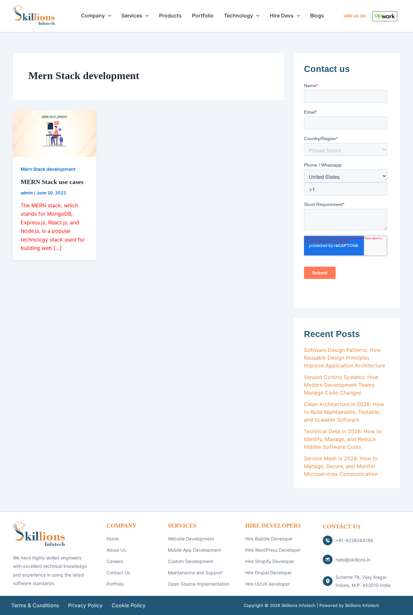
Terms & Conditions (35, 605)
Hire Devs (282, 15)
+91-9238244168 (354, 540)
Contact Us (118, 572)
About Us (116, 550)
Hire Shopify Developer (269, 561)
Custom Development (190, 561)
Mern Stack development (48, 169)
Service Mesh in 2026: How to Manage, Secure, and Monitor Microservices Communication (341, 466)
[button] (108, 15)
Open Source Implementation (198, 584)
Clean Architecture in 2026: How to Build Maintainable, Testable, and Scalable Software (344, 412)
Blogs (317, 15)
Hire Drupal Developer (268, 572)
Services (131, 15)
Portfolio (203, 15)
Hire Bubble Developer (269, 538)
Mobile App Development (194, 550)
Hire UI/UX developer (267, 584)
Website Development (191, 538)
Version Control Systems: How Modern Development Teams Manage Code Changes (341, 385)
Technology (238, 15)
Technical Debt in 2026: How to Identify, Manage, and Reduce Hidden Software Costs (343, 439)
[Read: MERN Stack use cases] (54, 133)
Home (112, 538)
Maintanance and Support (195, 572)
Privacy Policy (85, 605)
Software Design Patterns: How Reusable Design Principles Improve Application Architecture (344, 358)
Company (93, 15)
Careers (114, 561)
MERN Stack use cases (52, 181)
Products (170, 15)
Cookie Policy (129, 605)
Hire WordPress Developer (272, 550)
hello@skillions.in (353, 559)
